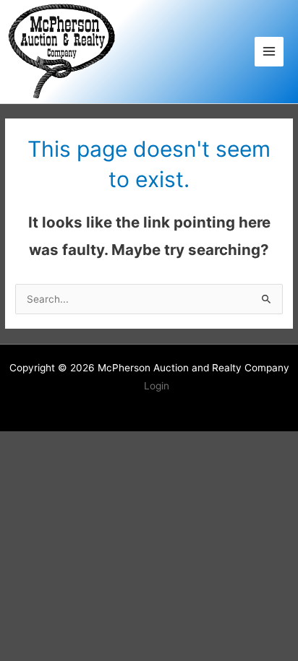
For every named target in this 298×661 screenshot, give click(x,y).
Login (156, 386)
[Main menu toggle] (269, 51)
